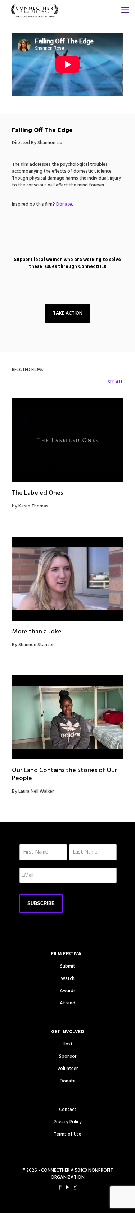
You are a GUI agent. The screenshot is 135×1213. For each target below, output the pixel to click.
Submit (67, 966)
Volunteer (67, 1069)
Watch (68, 978)
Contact (67, 1109)
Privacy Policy (68, 1122)
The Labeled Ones (37, 493)
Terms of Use (67, 1134)
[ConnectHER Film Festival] (34, 11)
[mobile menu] (125, 11)
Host (68, 1044)
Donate (68, 1081)
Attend (67, 1003)
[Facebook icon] (60, 1187)
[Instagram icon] (75, 1187)
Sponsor (67, 1056)
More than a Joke (37, 632)
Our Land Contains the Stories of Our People (64, 774)
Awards (68, 991)
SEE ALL (115, 382)
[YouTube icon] (67, 1187)
